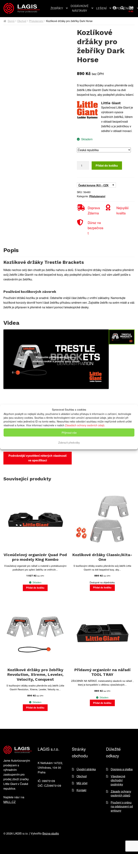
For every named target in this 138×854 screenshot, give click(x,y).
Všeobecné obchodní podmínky (118, 780)
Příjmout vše (69, 432)
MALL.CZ (9, 802)
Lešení (101, 8)
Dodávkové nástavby (80, 8)
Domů (11, 21)
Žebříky (56, 8)
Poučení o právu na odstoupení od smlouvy (122, 806)
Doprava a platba (122, 769)
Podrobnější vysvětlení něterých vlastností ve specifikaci (37, 458)
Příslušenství (36, 21)
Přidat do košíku (107, 165)
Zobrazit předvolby (69, 442)
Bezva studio (50, 833)
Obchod (21, 21)
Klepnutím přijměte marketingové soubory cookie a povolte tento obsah (56, 359)
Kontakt (81, 790)
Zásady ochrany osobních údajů (121, 793)
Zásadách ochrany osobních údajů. (85, 425)
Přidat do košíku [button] (35, 587)
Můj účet (117, 7)
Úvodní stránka (86, 769)
